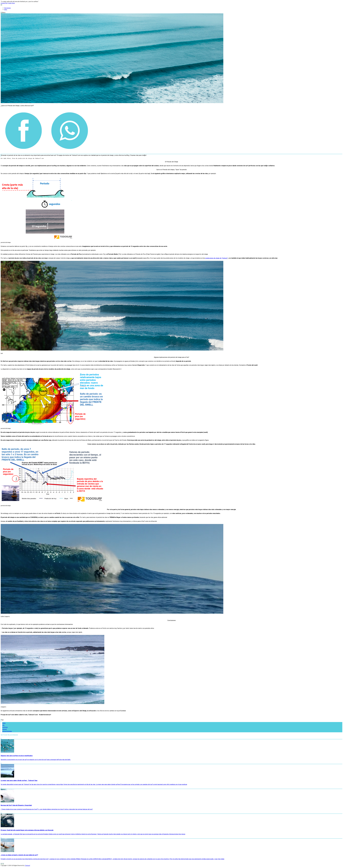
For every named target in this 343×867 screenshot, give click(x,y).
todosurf (4, 729)
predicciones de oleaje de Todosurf (216, 258)
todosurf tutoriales (7, 731)
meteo (4, 723)
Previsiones (7, 8)
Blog (5, 9)
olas (3, 725)
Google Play (4, 3)
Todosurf (27, 865)
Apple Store (11, 3)
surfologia (5, 727)
